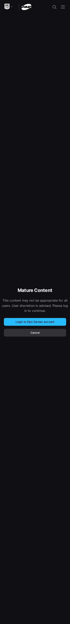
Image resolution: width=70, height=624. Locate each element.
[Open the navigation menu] (63, 7)
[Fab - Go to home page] (26, 6)
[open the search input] (54, 7)
